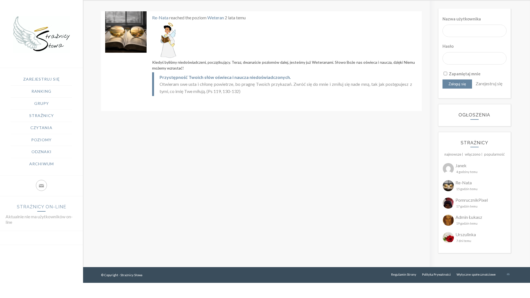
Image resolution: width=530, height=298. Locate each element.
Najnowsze (452, 154)
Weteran (215, 17)
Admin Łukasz (468, 217)
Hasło (448, 46)
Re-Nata (160, 17)
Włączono (473, 154)
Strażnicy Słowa (131, 275)
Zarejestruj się (489, 83)
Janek (461, 165)
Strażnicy (474, 142)
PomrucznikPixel (471, 200)
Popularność (494, 154)
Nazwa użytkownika (461, 18)
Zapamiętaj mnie (464, 73)
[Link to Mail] (41, 185)
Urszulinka (465, 234)
